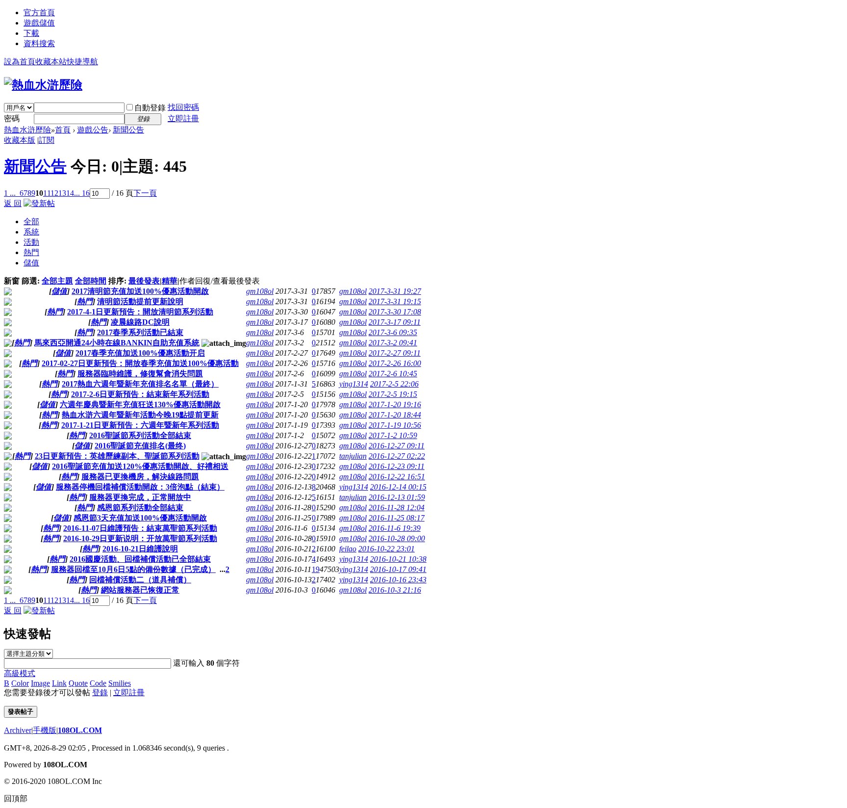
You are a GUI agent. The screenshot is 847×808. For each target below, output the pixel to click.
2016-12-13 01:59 (397, 497)
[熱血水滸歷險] (43, 84)
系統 (31, 232)
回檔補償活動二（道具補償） (140, 579)
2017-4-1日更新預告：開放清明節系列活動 (140, 312)
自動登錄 (150, 108)
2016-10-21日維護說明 (140, 549)
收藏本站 (51, 61)
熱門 (31, 252)
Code (98, 683)
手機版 (44, 730)
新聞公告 (128, 130)
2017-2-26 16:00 (395, 363)
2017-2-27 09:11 (395, 353)
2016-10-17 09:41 (398, 569)
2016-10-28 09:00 (397, 538)
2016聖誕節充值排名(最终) (140, 446)
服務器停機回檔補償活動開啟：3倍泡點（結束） (140, 487)
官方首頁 (39, 12)
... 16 (82, 193)
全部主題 (57, 281)
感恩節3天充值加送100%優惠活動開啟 (140, 518)
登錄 (100, 692)
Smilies (119, 683)
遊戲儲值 (39, 23)
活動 (31, 242)
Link (59, 683)
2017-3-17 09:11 (395, 322)
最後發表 (144, 281)
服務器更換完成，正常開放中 (140, 497)
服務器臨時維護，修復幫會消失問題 (140, 373)
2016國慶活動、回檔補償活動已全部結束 (140, 559)
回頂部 (15, 798)
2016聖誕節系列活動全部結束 (140, 435)
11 (46, 193)
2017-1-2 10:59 (393, 435)
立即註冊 (183, 118)
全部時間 (90, 281)
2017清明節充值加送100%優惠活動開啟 (140, 291)
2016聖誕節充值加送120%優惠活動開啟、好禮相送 (140, 466)
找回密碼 (183, 107)
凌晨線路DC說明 (140, 322)
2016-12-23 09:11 (396, 466)
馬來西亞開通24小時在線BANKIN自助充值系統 (116, 343)
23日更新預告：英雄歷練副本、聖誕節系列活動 (117, 456)
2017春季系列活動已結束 (140, 332)
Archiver (17, 730)
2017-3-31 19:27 (395, 291)
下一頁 (145, 193)
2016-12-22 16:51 (397, 476)
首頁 (63, 130)
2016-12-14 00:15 (398, 487)
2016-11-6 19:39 (395, 528)
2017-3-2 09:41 (393, 343)
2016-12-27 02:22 (397, 456)
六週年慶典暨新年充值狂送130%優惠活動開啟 (140, 404)
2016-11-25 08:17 (396, 518)
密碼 (12, 118)
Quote (78, 683)
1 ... (10, 193)
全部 (31, 221)
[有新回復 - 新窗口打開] (8, 292)
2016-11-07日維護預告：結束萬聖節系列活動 (140, 528)
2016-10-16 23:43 (398, 579)
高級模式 (19, 673)
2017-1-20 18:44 (395, 415)
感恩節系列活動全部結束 (140, 507)
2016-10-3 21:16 (395, 590)
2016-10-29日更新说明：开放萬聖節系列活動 (140, 538)
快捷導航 (82, 61)
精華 (169, 281)
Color (20, 683)
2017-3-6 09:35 (393, 332)
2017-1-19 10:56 (395, 425)
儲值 (31, 263)
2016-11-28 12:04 (396, 507)
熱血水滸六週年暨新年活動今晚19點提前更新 (140, 415)
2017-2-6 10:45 (393, 373)
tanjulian (353, 456)
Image (40, 683)
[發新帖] (39, 203)
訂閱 (46, 140)
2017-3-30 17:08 (395, 312)
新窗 (12, 281)
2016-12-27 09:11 (396, 446)
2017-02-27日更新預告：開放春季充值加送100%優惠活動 (140, 363)
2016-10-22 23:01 (386, 549)
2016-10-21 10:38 (398, 559)
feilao (347, 549)
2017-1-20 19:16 (395, 404)
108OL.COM (80, 730)
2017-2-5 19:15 (393, 394)
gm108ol (260, 291)
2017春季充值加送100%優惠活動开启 (140, 353)
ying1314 (353, 384)
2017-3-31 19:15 (395, 301)
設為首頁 (19, 61)
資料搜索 (39, 43)
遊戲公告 (92, 130)
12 (54, 193)
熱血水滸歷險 (27, 130)
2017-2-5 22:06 (394, 384)
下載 (31, 33)
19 (316, 569)
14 (70, 193)
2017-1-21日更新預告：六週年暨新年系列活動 (140, 425)
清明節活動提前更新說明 (140, 301)
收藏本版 (19, 140)
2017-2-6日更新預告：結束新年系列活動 (140, 394)
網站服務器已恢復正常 (140, 590)
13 (62, 193)
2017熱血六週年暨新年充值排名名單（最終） (140, 384)
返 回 (13, 203)
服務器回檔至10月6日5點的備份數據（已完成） (133, 569)
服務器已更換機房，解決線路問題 (140, 476)
